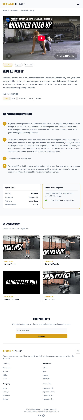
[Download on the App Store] (61, 201)
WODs (5, 375)
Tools (5, 379)
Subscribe (41, 336)
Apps (44, 371)
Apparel (45, 375)
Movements (14, 11)
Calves (38, 98)
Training (5, 392)
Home (5, 11)
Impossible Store (49, 392)
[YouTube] (39, 415)
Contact (5, 399)
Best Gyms (46, 379)
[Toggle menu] (78, 4)
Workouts (6, 371)
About (5, 388)
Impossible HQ (48, 388)
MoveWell (6, 395)
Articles (45, 368)
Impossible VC (48, 395)
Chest (6, 98)
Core (31, 98)
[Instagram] (43, 415)
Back (13, 98)
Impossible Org (48, 399)
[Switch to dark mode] (78, 351)
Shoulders (22, 98)
